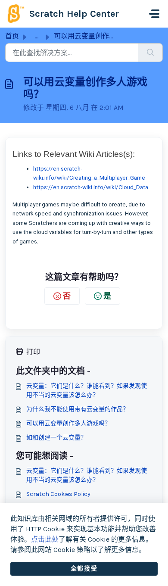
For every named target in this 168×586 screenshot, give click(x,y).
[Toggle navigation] (154, 14)
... (36, 36)
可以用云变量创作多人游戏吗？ (68, 423)
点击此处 (45, 539)
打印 (33, 352)
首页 (12, 36)
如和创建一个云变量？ (56, 437)
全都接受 (84, 568)
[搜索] (150, 52)
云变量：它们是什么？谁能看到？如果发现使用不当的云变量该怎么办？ (86, 390)
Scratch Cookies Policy (58, 494)
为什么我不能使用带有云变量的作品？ (77, 409)
